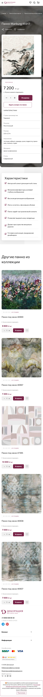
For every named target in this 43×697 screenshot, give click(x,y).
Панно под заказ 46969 (12, 317)
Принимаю (22, 693)
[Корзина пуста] (39, 2)
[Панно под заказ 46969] (21, 289)
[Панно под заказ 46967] (21, 357)
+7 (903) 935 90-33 (8, 618)
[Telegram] (3, 624)
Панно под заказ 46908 (12, 521)
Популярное (9, 82)
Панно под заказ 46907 (12, 589)
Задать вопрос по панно (18, 105)
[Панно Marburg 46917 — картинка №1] (18, 55)
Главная (4, 13)
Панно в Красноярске (15, 13)
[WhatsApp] (8, 676)
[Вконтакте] (2, 676)
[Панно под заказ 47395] (21, 425)
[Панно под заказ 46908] (21, 493)
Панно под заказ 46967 (12, 385)
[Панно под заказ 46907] (21, 561)
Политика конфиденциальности (12, 671)
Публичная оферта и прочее (11, 668)
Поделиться (8, 29)
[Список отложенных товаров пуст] (30, 2)
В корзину (25, 98)
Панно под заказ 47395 (12, 453)
